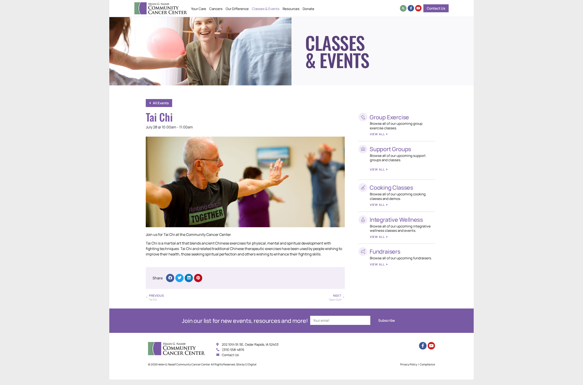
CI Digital (250, 364)
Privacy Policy (408, 364)
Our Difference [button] (237, 8)
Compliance (427, 364)
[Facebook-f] (411, 8)
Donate (308, 8)
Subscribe (386, 320)
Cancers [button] (215, 8)
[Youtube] (418, 8)
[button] (403, 8)
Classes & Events (265, 8)
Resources (291, 8)
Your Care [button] (198, 8)
